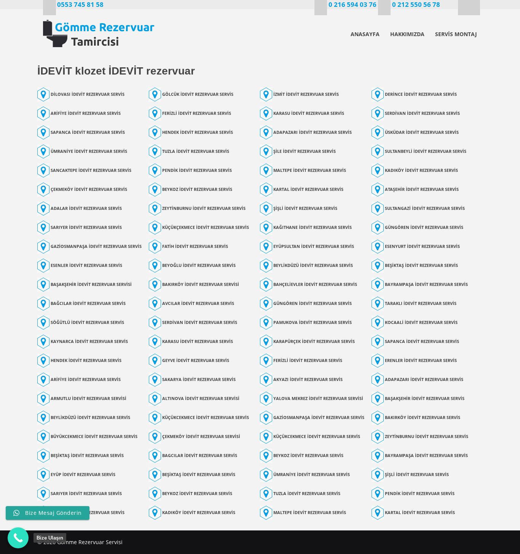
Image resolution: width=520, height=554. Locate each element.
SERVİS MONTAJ (456, 34)
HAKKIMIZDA (407, 34)
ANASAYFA (365, 34)
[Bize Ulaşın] (18, 537)
